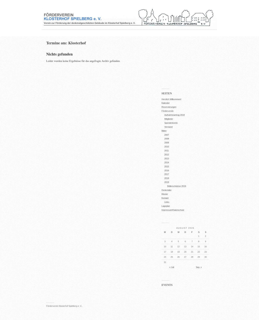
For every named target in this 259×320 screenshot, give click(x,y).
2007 (166, 135)
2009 (166, 142)
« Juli (171, 267)
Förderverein (167, 111)
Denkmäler (167, 190)
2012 (166, 154)
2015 (166, 166)
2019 (166, 182)
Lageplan (166, 206)
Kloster (165, 194)
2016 (166, 170)
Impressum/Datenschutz (173, 210)
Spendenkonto (171, 123)
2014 (166, 162)
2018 (166, 178)
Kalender (166, 103)
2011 (166, 150)
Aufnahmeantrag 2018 (174, 115)
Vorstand (168, 127)
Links (166, 202)
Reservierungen (169, 107)
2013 (166, 158)
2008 (166, 138)
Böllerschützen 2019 (176, 186)
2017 (166, 174)
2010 (166, 146)
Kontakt (165, 198)
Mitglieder (168, 119)
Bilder (164, 131)
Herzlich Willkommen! (171, 99)
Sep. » (199, 267)
